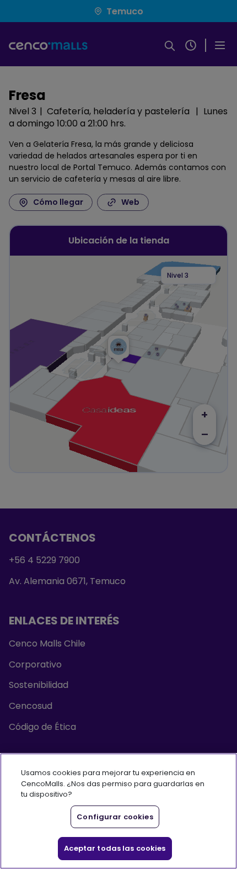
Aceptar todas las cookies (114, 848)
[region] (118, 811)
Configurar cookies (115, 817)
